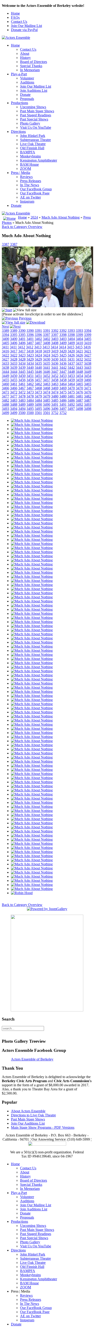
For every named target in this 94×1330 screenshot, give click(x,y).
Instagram (27, 201)
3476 (79, 392)
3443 (79, 367)
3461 (13, 384)
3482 (87, 396)
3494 (13, 409)
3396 (30, 335)
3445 (22, 372)
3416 (87, 347)
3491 (54, 404)
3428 (13, 359)
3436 (54, 363)
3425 (54, 355)
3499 (5, 413)
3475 (63, 392)
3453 (63, 376)
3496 (46, 409)
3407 (30, 343)
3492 (71, 404)
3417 (13, 351)
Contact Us (19, 22)
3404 (71, 339)
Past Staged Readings (35, 115)
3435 (38, 363)
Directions (18, 132)
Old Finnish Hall (32, 148)
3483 (13, 400)
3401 (22, 339)
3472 (13, 392)
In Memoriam (30, 70)
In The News (29, 185)
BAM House (29, 164)
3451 (30, 376)
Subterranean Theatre (35, 140)
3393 (71, 330)
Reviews (26, 177)
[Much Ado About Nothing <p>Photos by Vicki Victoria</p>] (47, 306)
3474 (46, 392)
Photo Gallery (30, 123)
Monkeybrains (30, 156)
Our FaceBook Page (35, 193)
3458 (54, 380)
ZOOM (25, 168)
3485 (46, 400)
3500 (22, 413)
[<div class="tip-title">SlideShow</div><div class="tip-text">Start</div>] (7, 310)
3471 (87, 388)
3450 (13, 376)
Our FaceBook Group (36, 189)
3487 (79, 400)
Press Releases (30, 181)
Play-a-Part (19, 74)
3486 (63, 400)
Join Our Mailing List (26, 26)
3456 (22, 380)
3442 (63, 367)
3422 (5, 355)
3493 (87, 404)
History (25, 58)
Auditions (27, 82)
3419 (46, 351)
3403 (54, 339)
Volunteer (27, 78)
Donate (25, 95)
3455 (5, 380)
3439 (13, 367)
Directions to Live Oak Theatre (33, 1115)
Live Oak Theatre (33, 144)
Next (5, 326)
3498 (79, 409)
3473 (30, 392)
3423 (22, 355)
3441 (46, 367)
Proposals (27, 99)
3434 (22, 363)
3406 (13, 343)
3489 (22, 404)
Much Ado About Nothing (61, 217)
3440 (30, 367)
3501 (38, 413)
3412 (21, 347)
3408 (46, 343)
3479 (38, 396)
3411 (5, 347)
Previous (25, 318)
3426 (71, 355)
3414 (54, 347)
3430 (46, 359)
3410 (79, 343)
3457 (38, 380)
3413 (38, 347)
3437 (71, 363)
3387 (5, 244)
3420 (63, 351)
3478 (22, 396)
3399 (79, 335)
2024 (34, 217)
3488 (5, 404)
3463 (46, 384)
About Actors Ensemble (28, 1111)
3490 (38, 404)
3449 (87, 372)
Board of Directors (33, 62)
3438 (87, 363)
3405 (87, 339)
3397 (46, 335)
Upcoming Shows (33, 107)
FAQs (15, 17)
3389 (5, 330)
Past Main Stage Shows (37, 111)
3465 (79, 384)
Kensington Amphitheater (38, 160)
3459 (71, 380)
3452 (46, 376)
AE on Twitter (30, 197)
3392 (54, 330)
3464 (63, 384)
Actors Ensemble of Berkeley (32, 1059)
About (24, 53)
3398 (63, 335)
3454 (79, 376)
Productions (19, 103)
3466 (5, 388)
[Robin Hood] (22, 893)
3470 (71, 388)
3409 (63, 343)
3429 (30, 359)
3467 (22, 388)
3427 (87, 355)
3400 (5, 339)
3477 (5, 396)
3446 (38, 372)
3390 (22, 330)
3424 (38, 355)
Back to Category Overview (22, 227)
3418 (30, 351)
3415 (70, 347)
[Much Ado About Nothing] (32, 420)
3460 (87, 380)
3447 (54, 372)
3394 (87, 330)
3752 (54, 413)
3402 (38, 339)
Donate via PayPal (24, 30)
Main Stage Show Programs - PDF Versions (42, 1127)
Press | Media (20, 173)
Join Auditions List (33, 90)
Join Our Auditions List (28, 1123)
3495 (30, 409)
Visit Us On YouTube (35, 127)
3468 (38, 388)
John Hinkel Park (32, 136)
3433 (5, 363)
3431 (63, 359)
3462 (30, 384)
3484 (30, 400)
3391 (38, 330)
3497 (63, 409)
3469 (54, 388)
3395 (13, 335)
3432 (79, 359)
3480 (54, 396)
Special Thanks (31, 66)
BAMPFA (27, 152)
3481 (71, 396)
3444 (5, 372)
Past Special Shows (34, 119)
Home (15, 13)
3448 (71, 372)
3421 (79, 351)
